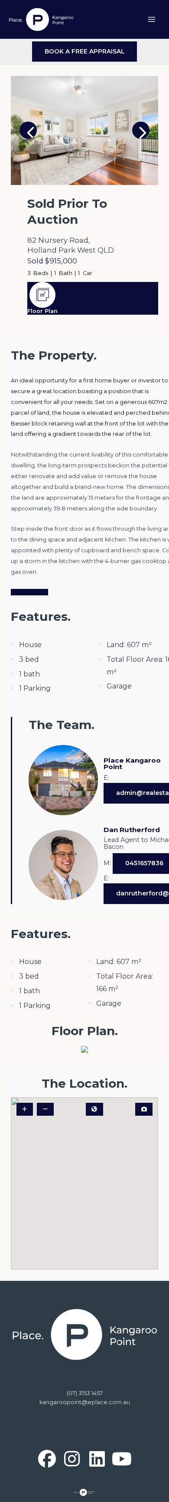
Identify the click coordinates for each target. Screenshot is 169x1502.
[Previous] (28, 130)
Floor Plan (42, 311)
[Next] (141, 130)
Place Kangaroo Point (132, 763)
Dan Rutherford (132, 830)
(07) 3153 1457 (85, 1393)
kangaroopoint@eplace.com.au (84, 1402)
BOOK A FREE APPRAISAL (85, 51)
